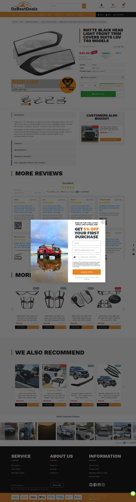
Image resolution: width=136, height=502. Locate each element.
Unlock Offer (87, 272)
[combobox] (76, 257)
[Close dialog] (103, 222)
